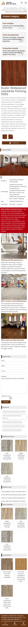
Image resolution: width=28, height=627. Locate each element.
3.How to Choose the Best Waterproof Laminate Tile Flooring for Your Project (14, 498)
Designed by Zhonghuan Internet (15, 621)
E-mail (15, 625)
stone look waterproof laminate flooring (13, 426)
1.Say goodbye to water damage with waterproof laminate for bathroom (14, 492)
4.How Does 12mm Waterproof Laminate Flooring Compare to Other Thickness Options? (14, 501)
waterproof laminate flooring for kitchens (14, 412)
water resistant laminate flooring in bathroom (12, 417)
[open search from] (22, 3)
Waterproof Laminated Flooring (11, 10)
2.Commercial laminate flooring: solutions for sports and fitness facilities (14, 495)
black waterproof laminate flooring (12, 422)
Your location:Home (11, 8)
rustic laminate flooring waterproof (12, 430)
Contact (23, 625)
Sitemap (16, 619)
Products (22, 8)
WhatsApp (5, 625)
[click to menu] (25, 3)
